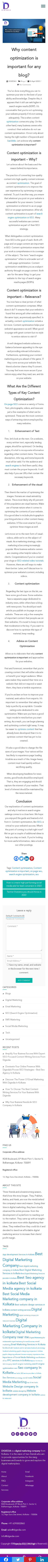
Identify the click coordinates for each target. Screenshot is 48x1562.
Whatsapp (29, 1485)
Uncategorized (12, 1039)
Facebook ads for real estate (22, 1348)
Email (27, 1472)
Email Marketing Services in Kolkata (28, 1345)
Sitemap (31, 1544)
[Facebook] (16, 858)
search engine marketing (21, 1364)
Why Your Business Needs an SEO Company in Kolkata (20, 1104)
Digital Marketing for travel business (23, 1341)
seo (37, 874)
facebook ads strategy (38, 1348)
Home (3, 1472)
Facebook (29, 1476)
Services (4, 1490)
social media (28, 1378)
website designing (19, 1391)
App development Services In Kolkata (18, 1255)
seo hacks (17, 1373)
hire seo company (26, 1354)
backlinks (11, 141)
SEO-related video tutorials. (30, 561)
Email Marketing (13, 1007)
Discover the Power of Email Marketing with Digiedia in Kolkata (23, 1081)
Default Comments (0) (15, 916)
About (4, 1476)
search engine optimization (21, 874)
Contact (4, 1485)
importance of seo (38, 1354)
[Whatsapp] (22, 1434)
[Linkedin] (26, 858)
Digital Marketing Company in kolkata (22, 1326)
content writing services (20, 1310)
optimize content (26, 729)
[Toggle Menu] (43, 6)
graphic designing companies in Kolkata (30, 1351)
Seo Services (9, 1378)
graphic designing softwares (12, 1354)
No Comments (25, 85)
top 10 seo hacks (32, 1382)
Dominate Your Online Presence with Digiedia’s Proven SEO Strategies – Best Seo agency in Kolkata (24, 1070)
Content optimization (22, 868)
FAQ (3, 1481)
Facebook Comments (15, 919)
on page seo (36, 871)
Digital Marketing (13, 1000)
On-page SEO (11, 404)
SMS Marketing (12, 1020)
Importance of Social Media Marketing (19, 1357)
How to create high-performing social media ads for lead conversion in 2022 (24, 884)
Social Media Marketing (16, 1026)
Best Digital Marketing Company (23, 1260)
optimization (13, 122)
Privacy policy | (20, 1544)
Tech (7, 1033)
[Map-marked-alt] (35, 1434)
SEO (39, 822)
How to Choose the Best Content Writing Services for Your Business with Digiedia (21, 1092)
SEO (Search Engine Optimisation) (21, 1013)
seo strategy (18, 1378)
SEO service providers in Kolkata (31, 1373)
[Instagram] (17, 1434)
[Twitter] (21, 858)
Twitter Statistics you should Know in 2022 (24, 893)
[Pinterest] (31, 858)
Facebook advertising (9, 1351)
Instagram (29, 1481)
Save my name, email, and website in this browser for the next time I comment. (24, 969)
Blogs (23, 81)
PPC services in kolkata (18, 1361)
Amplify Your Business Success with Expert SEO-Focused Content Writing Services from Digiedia (24, 1057)
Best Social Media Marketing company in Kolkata (20, 1299)
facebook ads (8, 1348)
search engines (12, 466)
